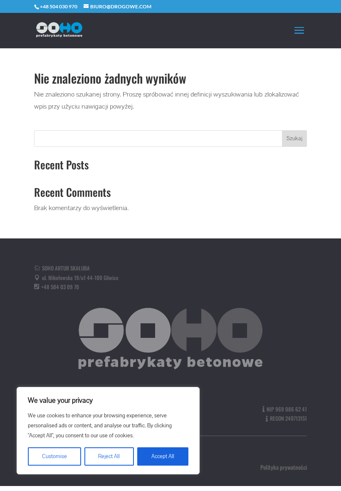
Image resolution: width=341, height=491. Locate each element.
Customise (54, 456)
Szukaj (294, 138)
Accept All (162, 456)
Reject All (109, 456)
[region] (108, 430)
